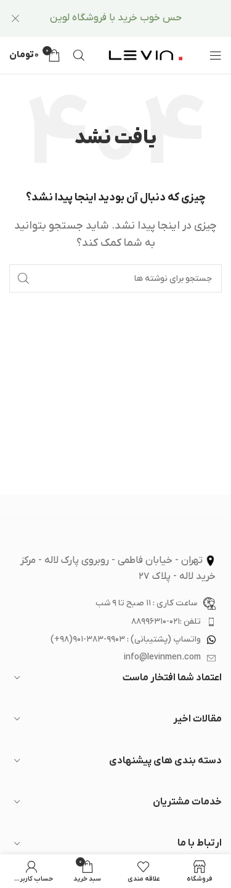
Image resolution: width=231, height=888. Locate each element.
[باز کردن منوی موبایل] (215, 55)
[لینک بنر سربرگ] (134, 18)
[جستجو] (79, 55)
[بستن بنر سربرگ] (15, 18)
